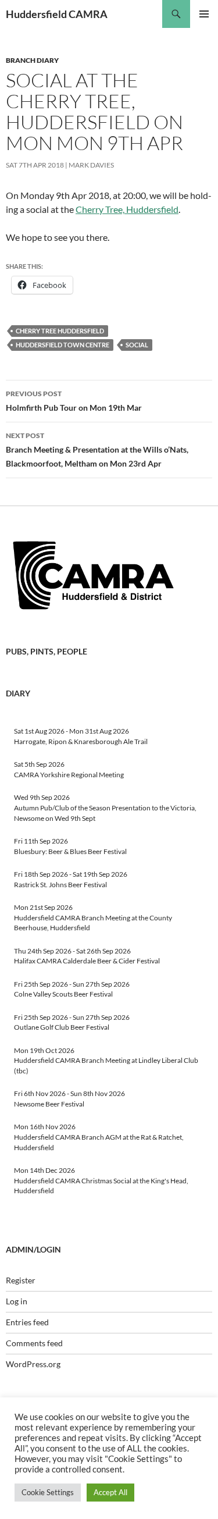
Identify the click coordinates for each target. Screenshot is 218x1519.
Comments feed (34, 1343)
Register (20, 1280)
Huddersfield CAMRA (57, 14)
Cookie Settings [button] (48, 1492)
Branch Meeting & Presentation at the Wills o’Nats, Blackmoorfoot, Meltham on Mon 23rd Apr (97, 449)
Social (137, 344)
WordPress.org (33, 1364)
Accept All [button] (110, 1492)
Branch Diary (32, 60)
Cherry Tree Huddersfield (60, 331)
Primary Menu (204, 14)
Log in (16, 1301)
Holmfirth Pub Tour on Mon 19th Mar (74, 400)
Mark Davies (91, 165)
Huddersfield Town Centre (62, 344)
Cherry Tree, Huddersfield (127, 209)
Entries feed (27, 1322)
